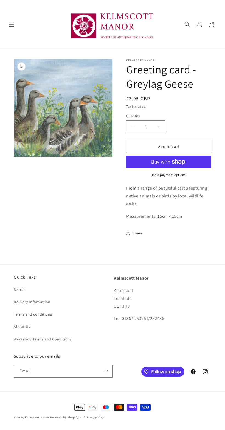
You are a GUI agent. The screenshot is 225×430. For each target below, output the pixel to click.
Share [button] (138, 233)
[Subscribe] (106, 371)
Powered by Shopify (64, 417)
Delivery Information (32, 301)
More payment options (169, 175)
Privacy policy (94, 417)
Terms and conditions (33, 314)
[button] (11, 24)
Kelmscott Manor (37, 417)
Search (20, 289)
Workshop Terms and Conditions (43, 339)
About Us (22, 326)
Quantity (133, 116)
